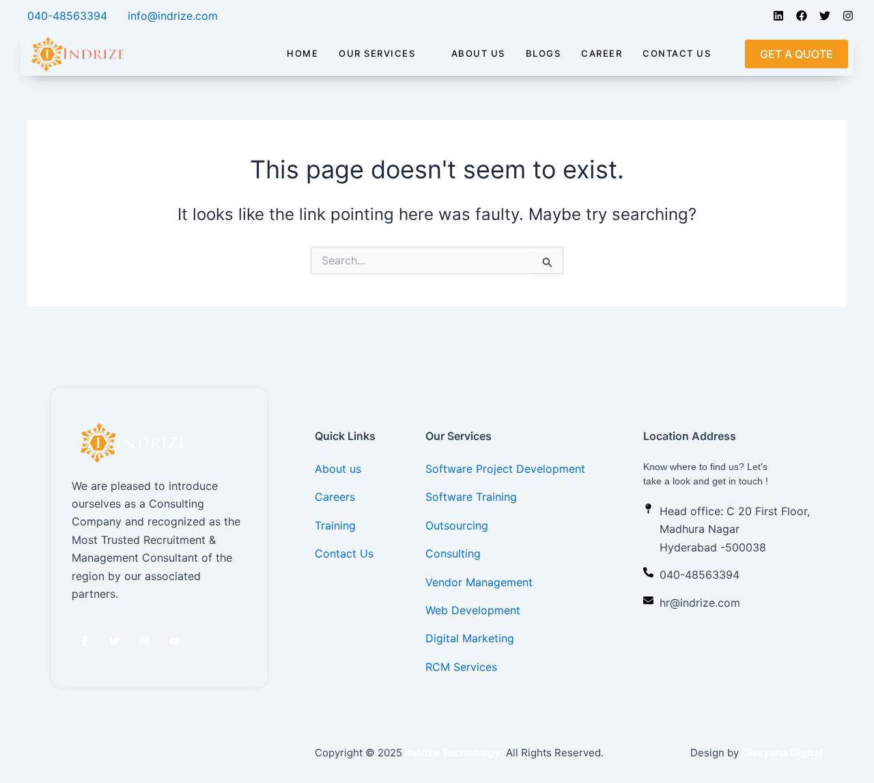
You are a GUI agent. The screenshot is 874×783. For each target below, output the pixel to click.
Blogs (543, 53)
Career (601, 53)
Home (302, 53)
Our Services (377, 53)
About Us (478, 53)
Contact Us (677, 53)
